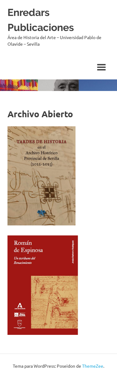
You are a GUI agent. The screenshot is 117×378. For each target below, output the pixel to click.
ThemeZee (92, 366)
